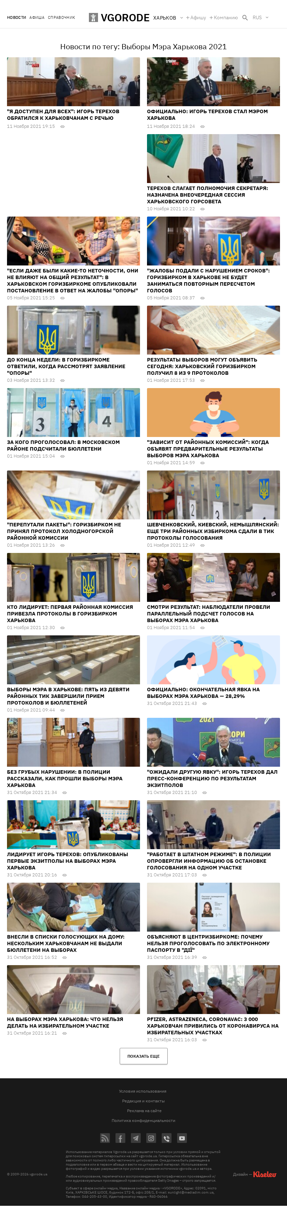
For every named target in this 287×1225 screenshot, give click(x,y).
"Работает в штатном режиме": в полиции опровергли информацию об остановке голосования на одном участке (209, 861)
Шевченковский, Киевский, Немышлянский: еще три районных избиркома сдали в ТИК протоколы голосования (213, 531)
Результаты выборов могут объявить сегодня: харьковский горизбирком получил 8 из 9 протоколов (202, 366)
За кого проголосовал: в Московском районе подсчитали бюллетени (63, 445)
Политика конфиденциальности (143, 1120)
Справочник (61, 18)
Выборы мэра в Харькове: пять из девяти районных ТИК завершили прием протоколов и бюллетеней (68, 696)
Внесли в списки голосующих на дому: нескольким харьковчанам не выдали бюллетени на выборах (66, 943)
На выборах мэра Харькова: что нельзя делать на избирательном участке (65, 1022)
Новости (16, 18)
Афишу (198, 17)
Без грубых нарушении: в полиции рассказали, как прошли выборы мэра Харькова (64, 778)
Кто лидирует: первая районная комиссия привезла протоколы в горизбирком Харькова (70, 614)
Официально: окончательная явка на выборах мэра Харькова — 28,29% (203, 692)
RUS (257, 17)
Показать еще (143, 1056)
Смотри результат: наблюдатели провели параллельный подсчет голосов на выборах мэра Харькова (208, 614)
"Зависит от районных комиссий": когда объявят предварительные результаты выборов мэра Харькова (208, 449)
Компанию (226, 17)
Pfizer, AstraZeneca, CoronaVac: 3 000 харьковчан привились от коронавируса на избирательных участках (213, 1026)
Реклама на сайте (144, 1110)
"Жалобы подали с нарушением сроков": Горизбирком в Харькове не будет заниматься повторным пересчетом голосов (208, 280)
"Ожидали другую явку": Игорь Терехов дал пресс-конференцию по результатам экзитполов (212, 778)
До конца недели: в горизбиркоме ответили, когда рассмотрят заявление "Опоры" (66, 366)
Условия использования (142, 1091)
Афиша (36, 18)
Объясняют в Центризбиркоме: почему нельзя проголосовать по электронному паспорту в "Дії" (208, 943)
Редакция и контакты (143, 1100)
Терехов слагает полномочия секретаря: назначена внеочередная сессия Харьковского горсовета (207, 195)
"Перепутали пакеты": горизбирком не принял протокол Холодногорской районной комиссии (64, 531)
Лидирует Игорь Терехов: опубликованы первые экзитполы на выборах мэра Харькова (67, 861)
